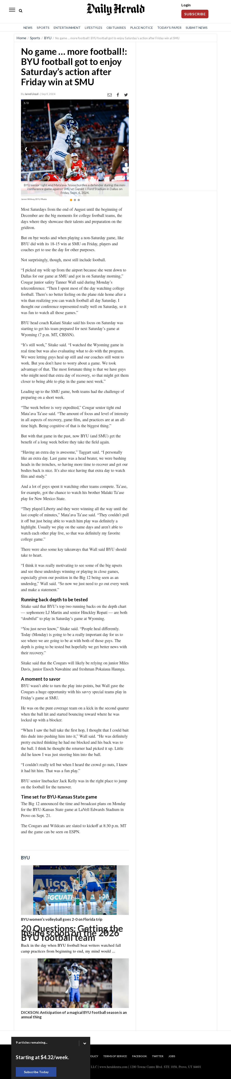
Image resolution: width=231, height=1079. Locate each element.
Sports (43, 28)
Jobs (172, 1056)
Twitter (157, 1056)
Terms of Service (115, 1056)
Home (21, 38)
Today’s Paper (169, 28)
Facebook (139, 1056)
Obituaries (116, 28)
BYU (47, 38)
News (27, 28)
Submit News (197, 28)
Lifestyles (93, 28)
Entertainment (67, 28)
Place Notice (141, 28)
